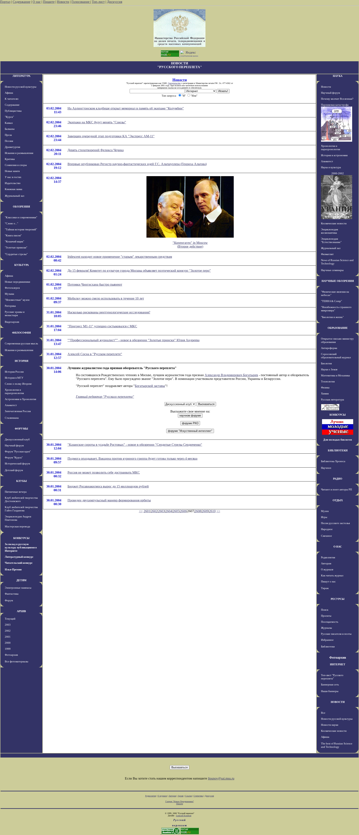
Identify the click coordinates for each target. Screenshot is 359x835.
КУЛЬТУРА (21, 264)
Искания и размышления (19, 153)
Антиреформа (329, 348)
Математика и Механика (335, 375)
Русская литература (332, 399)
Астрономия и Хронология (20, 399)
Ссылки (188, 796)
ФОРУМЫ (21, 428)
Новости (63, 2)
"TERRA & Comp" (331, 301)
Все (323, 712)
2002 (8, 630)
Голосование (80, 2)
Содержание (21, 2)
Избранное (327, 639)
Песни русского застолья (335, 523)
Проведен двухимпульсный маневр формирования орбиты (109, 500)
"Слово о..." (11, 223)
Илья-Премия (13, 569)
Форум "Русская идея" (18, 451)
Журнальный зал (14, 195)
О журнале (327, 569)
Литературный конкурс (19, 556)
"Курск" (9, 116)
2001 (8, 636)
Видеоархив (12, 321)
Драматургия (12, 147)
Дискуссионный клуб (17, 439)
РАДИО (337, 478)
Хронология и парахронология (14, 391)
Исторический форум (17, 463)
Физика (325, 387)
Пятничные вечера (16, 491)
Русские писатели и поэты (336, 633)
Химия (325, 393)
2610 (212, 511)
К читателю (11, 98)
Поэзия (9, 140)
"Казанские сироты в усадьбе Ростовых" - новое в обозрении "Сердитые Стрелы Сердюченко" (135, 444)
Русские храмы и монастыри (15, 313)
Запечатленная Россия (18, 411)
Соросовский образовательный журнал (336, 355)
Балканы (10, 128)
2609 (205, 511)
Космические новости (334, 223)
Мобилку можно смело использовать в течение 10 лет (106, 298)
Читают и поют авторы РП (336, 489)
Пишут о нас (328, 581)
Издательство (13, 183)
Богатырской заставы (150, 386)
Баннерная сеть (330, 684)
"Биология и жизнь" (332, 317)
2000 (8, 642)
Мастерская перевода (17, 526)
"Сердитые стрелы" (16, 254)
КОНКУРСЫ (21, 538)
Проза (8, 134)
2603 (161, 511)
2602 (154, 511)
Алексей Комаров (183, 815)
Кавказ (9, 122)
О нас (37, 2)
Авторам (326, 563)
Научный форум (14, 445)
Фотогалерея (12, 287)
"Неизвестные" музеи (17, 299)
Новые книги (12, 171)
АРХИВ (21, 611)
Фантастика (11, 593)
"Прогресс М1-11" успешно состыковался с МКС (102, 326)
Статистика (198, 796)
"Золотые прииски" (16, 247)
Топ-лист (98, 2)
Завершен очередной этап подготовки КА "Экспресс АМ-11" (111, 136)
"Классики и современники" (21, 217)
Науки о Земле (329, 369)
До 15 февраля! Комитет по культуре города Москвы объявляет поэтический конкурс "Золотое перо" (139, 270)
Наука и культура (331, 167)
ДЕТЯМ (21, 580)
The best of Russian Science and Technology (336, 745)
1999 (8, 648)
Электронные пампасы (18, 587)
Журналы (326, 627)
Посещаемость (329, 621)
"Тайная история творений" (21, 229)
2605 (176, 511)
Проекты (326, 615)
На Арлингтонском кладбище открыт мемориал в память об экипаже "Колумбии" (126, 108)
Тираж (325, 588)
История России (14, 371)
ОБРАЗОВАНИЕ (338, 327)
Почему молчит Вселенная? (337, 98)
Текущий (10, 618)
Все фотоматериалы (16, 661)
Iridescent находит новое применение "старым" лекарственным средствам (120, 256)
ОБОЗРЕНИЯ (21, 206)
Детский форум (14, 470)
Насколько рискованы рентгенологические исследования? (109, 312)
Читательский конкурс (19, 562)
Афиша (9, 92)
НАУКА (337, 75)
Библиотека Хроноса (333, 461)
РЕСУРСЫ (337, 598)
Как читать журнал (332, 575)
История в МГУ (14, 377)
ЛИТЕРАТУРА (21, 75)
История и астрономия (334, 155)
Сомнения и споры (16, 165)
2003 (8, 624)
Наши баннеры (329, 691)
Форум (9, 600)
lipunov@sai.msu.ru (221, 778)
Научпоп (326, 467)
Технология (328, 381)
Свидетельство (174, 83)
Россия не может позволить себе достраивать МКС (104, 472)
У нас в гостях (13, 177)
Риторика (10, 305)
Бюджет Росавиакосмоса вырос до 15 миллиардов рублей (108, 486)
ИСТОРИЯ (21, 360)
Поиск (324, 609)
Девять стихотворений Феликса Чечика (96, 150)
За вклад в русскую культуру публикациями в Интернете (21, 547)
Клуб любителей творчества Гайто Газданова (21, 509)
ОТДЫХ (338, 500)
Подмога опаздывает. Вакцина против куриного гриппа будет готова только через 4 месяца (132, 458)
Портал (5, 2)
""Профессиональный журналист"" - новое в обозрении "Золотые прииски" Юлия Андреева (133, 340)
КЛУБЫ (21, 481)
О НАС (337, 546)
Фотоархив (11, 654)
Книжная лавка (13, 189)
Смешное (326, 535)
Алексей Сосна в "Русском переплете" (95, 354)
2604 (168, 511)
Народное (327, 529)
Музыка (9, 293)
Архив (180, 796)
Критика (10, 159)
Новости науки (329, 724)
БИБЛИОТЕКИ (338, 450)
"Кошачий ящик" (14, 241)
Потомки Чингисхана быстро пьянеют (95, 284)
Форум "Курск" (14, 457)
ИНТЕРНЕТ (337, 664)
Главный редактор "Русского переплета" (105, 396)
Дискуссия (114, 2)
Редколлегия (328, 557)
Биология (326, 363)
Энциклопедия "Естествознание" (331, 240)
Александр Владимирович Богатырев (231, 375)
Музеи (325, 511)
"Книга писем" (13, 235)
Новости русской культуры (20, 86)
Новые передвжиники (17, 281)
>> (218, 511)
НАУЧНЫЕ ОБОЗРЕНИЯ (338, 280)
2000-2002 (337, 173)
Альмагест (11, 405)
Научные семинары (332, 270)
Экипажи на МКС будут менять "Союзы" (97, 122)
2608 (197, 511)
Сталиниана (12, 417)
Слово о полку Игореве (18, 383)
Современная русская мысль (21, 343)
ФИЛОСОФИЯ (21, 332)
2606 (183, 511)
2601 (147, 511)
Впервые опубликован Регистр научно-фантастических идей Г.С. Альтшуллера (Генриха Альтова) (137, 164)
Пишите (49, 2)
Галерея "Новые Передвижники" (179, 801)
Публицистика (13, 110)
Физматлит (327, 254)
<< (141, 511)
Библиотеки (328, 646)
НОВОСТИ (338, 702)
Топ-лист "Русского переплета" (332, 677)
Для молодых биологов (337, 439)
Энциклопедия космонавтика (329, 231)
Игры (324, 517)
